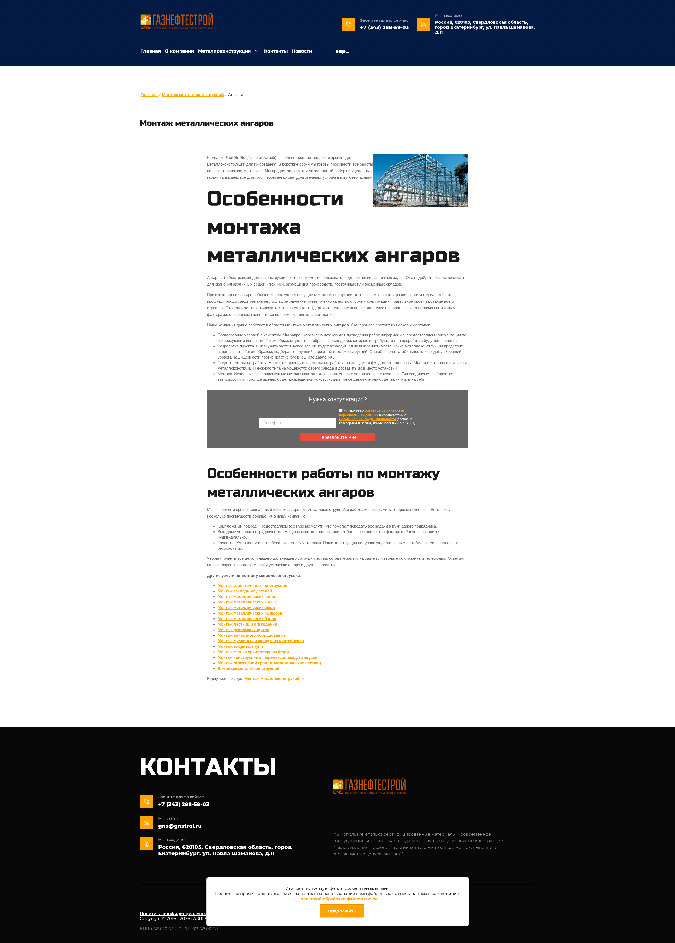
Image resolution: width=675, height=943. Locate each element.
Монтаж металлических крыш (247, 602)
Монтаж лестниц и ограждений (247, 624)
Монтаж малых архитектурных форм (253, 652)
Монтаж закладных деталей (245, 591)
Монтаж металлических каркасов (250, 613)
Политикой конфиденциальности (367, 419)
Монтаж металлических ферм (246, 607)
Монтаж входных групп (240, 646)
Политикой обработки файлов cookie (337, 898)
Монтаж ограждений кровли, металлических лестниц (269, 663)
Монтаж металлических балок (247, 618)
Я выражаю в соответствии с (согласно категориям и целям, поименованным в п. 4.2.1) (377, 417)
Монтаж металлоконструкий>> (274, 678)
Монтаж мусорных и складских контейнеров (261, 641)
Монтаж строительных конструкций (252, 585)
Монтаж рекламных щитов (243, 629)
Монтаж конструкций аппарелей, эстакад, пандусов (267, 657)
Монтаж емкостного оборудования (251, 635)
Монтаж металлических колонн (248, 596)
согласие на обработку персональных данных (371, 413)
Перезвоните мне (337, 437)
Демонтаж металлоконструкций (248, 668)
